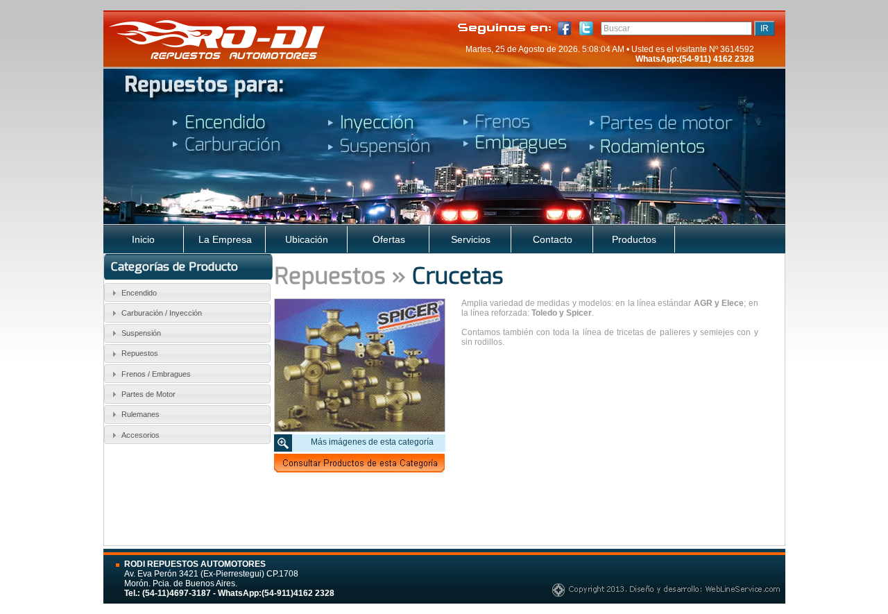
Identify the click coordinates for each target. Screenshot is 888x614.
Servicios (470, 239)
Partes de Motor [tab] (148, 394)
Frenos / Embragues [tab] (156, 374)
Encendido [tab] (139, 293)
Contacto (552, 239)
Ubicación (306, 239)
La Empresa (225, 239)
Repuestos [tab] (139, 353)
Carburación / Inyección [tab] (161, 313)
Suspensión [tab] (141, 333)
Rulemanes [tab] (140, 414)
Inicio (143, 239)
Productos (634, 239)
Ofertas (389, 239)
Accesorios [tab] (140, 435)
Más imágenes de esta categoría (372, 442)
